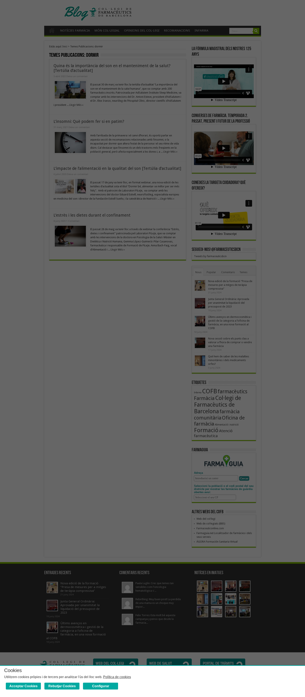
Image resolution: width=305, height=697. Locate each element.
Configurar (100, 686)
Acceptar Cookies (23, 686)
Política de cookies (117, 677)
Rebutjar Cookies (62, 686)
